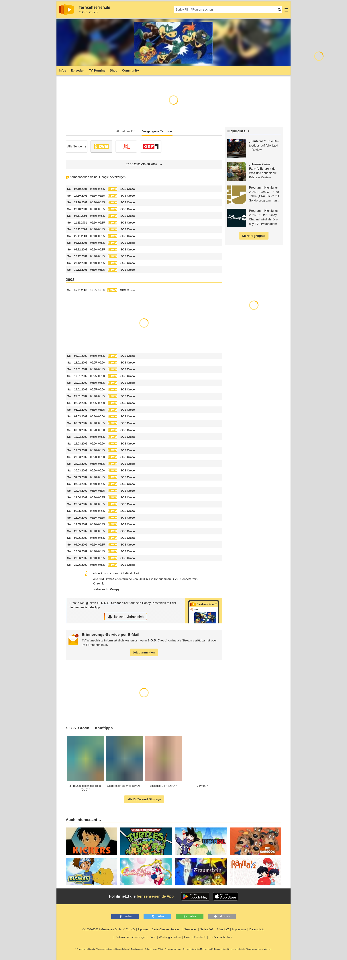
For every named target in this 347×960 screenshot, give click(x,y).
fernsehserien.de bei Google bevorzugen (98, 177)
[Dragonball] (201, 841)
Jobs (153, 937)
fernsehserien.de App (155, 896)
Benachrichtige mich (129, 616)
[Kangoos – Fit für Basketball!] (255, 841)
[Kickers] (91, 841)
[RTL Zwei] (126, 147)
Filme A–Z (223, 929)
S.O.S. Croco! (88, 12)
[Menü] (286, 9)
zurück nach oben (220, 937)
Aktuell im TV (125, 131)
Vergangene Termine (157, 131)
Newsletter (190, 929)
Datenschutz (256, 929)
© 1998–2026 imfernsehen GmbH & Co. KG (109, 929)
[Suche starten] (279, 9)
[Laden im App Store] (225, 896)
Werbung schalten (170, 937)
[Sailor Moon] (146, 871)
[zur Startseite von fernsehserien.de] (66, 9)
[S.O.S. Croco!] (203, 610)
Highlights (236, 131)
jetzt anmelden (144, 652)
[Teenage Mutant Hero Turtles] (146, 841)
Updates (143, 929)
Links (187, 937)
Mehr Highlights (253, 236)
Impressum (239, 929)
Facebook (200, 937)
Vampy (114, 589)
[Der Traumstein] (201, 871)
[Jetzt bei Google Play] (195, 896)
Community (130, 70)
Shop (113, 70)
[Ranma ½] (255, 871)
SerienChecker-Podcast (166, 929)
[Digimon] (91, 871)
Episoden (77, 70)
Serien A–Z (206, 929)
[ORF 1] (151, 147)
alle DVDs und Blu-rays (144, 799)
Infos (62, 70)
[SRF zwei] (101, 147)
